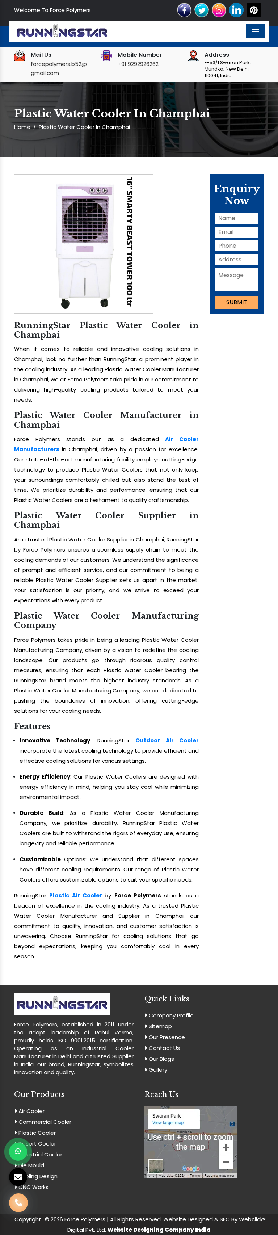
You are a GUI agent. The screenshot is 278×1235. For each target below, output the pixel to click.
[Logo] (62, 31)
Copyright (27, 1219)
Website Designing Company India (159, 1230)
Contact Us (163, 1048)
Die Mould (30, 1165)
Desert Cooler (36, 1143)
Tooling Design (37, 1176)
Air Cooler (31, 1111)
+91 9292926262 (138, 64)
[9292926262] (18, 1207)
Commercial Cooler (44, 1122)
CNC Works (33, 1187)
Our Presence (166, 1037)
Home (22, 127)
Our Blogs (160, 1059)
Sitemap (159, 1026)
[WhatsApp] (18, 1152)
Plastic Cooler (36, 1132)
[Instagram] (219, 9)
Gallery (157, 1069)
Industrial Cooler (39, 1154)
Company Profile (170, 1015)
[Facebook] (184, 9)
